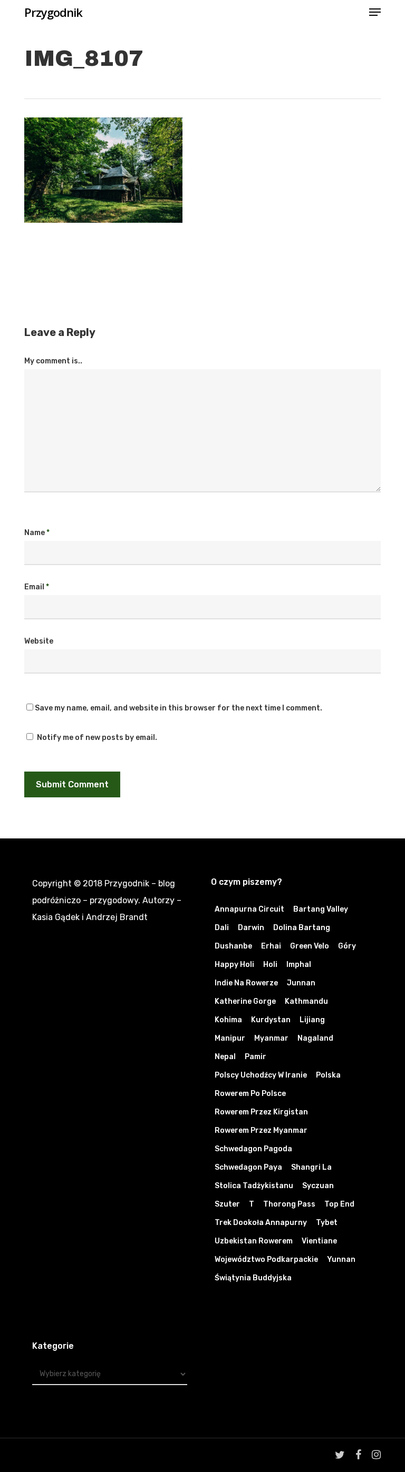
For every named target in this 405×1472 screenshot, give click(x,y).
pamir (255, 1056)
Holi (270, 964)
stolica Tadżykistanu (254, 1185)
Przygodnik (53, 12)
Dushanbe (233, 946)
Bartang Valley (320, 909)
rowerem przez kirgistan (261, 1112)
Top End (339, 1204)
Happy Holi (234, 964)
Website (38, 641)
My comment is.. (53, 361)
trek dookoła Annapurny (261, 1222)
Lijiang (312, 1019)
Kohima (228, 1019)
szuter (227, 1204)
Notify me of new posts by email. (97, 737)
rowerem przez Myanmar (261, 1130)
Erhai (271, 946)
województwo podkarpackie (266, 1259)
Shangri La (311, 1167)
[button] (375, 12)
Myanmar (271, 1038)
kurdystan (271, 1019)
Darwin (251, 927)
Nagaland (315, 1038)
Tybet (327, 1222)
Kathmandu (306, 1001)
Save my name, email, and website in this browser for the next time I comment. (178, 708)
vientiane (319, 1241)
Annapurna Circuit (249, 909)
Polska (328, 1075)
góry (347, 946)
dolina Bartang (301, 927)
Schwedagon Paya (248, 1167)
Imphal (298, 964)
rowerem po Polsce (250, 1093)
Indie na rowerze (246, 983)
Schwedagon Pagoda (253, 1148)
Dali (222, 927)
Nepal (225, 1056)
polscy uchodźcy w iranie (261, 1075)
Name (37, 532)
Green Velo (309, 946)
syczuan (318, 1185)
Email (36, 586)
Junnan (301, 983)
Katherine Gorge (245, 1001)
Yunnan (341, 1259)
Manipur (230, 1038)
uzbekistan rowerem (254, 1241)
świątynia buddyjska (253, 1277)
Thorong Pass (289, 1204)
